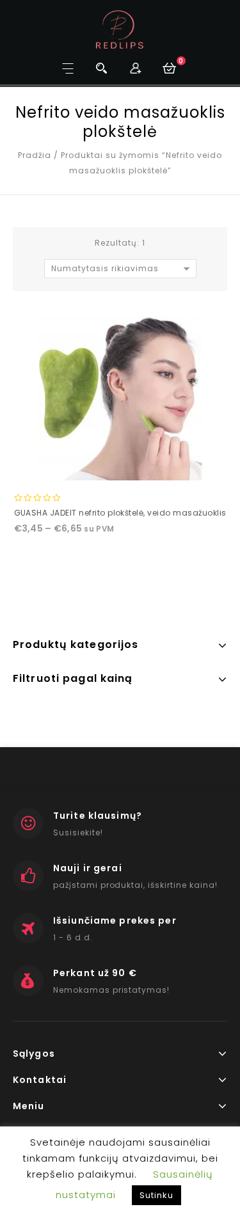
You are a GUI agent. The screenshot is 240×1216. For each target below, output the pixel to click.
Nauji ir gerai (87, 868)
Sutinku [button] (156, 1195)
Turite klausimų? (97, 815)
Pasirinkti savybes (120, 469)
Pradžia (34, 155)
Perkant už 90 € (95, 973)
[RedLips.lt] (120, 29)
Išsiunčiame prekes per (115, 920)
